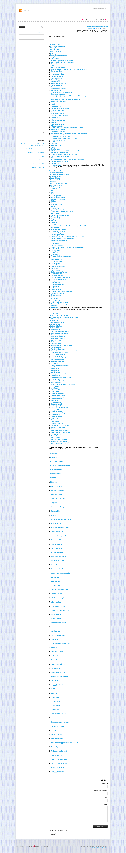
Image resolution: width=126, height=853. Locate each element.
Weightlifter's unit (56, 469)
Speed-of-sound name (58, 498)
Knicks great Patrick (58, 606)
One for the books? (57, 356)
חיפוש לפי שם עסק (99, 19)
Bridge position (56, 295)
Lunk (53, 105)
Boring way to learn (57, 726)
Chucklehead (55, 705)
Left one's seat (55, 379)
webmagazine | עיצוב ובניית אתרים (98, 847)
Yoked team (53, 453)
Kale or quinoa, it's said (59, 112)
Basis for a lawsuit (57, 738)
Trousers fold (55, 329)
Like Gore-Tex (56, 602)
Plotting (53, 220)
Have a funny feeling (58, 635)
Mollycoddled (55, 370)
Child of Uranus (56, 142)
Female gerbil (55, 263)
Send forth (54, 515)
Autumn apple (56, 434)
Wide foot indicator (56, 172)
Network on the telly (57, 361)
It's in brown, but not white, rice (61, 610)
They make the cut (56, 185)
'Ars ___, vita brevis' (58, 772)
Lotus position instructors (59, 374)
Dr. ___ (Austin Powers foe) (60, 685)
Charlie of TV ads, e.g (58, 714)
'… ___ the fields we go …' (60, 443)
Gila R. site (54, 252)
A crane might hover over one (61, 156)
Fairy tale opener (56, 660)
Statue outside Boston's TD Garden (62, 62)
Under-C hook (55, 178)
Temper (52, 53)
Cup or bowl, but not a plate (60, 136)
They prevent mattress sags (60, 331)
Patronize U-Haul (57, 569)
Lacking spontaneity (57, 235)
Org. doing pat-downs (58, 94)
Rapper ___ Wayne (57, 540)
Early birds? (55, 268)
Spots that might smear (58, 67)
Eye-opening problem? (58, 131)
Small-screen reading (58, 199)
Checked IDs (55, 414)
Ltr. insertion (55, 585)
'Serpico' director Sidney (59, 763)
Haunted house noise (58, 393)
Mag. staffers (55, 581)
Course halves (55, 697)
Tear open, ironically (58, 336)
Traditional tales (55, 180)
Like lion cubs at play (58, 598)
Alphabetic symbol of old (59, 751)
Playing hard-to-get (57, 560)
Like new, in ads (56, 594)
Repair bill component (58, 536)
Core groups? (55, 409)
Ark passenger (56, 300)
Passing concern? (56, 85)
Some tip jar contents (58, 197)
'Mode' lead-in (55, 438)
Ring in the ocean (57, 204)
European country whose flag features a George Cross (69, 133)
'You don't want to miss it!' (60, 161)
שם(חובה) (105, 784)
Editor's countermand (58, 266)
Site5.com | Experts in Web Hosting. (31, 846)
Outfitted (54, 224)
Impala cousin (55, 631)
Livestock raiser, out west (59, 589)
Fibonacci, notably (57, 126)
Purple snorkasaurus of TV (60, 215)
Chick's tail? (55, 144)
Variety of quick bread (57, 46)
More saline (55, 368)
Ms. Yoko (54, 367)
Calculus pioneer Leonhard (60, 722)
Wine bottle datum (56, 461)
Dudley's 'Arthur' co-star (59, 272)
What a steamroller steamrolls (60, 465)
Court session (55, 282)
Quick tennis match (57, 74)
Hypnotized (55, 119)
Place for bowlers (56, 78)
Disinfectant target (57, 275)
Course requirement (57, 284)
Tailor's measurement (57, 486)
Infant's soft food (56, 390)
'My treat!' (54, 306)
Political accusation (57, 76)
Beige (53, 297)
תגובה (106, 805)
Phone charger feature (58, 83)
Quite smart (55, 208)
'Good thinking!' (56, 165)
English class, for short (58, 672)
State (52, 66)
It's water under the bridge (60, 115)
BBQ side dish (55, 730)
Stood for (54, 188)
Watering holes (55, 44)
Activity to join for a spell (59, 302)
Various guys (54, 320)
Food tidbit (54, 400)
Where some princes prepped (60, 174)
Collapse (54, 288)
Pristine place (55, 217)
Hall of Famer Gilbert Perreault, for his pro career (67, 247)
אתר (106, 798)
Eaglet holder (55, 270)
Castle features (56, 420)
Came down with (56, 718)
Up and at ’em (55, 324)
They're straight (55, 51)
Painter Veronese (56, 90)
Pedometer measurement (59, 565)
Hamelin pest (55, 639)
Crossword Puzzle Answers (91, 31)
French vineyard (56, 399)
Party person (55, 87)
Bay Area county (56, 734)
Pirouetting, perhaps (58, 80)
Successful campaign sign (58, 55)
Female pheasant (56, 261)
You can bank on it (55, 171)
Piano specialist (56, 347)
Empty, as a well (56, 404)
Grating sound (56, 251)
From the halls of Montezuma (61, 256)
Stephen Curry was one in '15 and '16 (63, 60)
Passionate (54, 222)
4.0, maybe (54, 158)
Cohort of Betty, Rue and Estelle (61, 291)
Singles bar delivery (57, 507)
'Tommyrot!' (55, 163)
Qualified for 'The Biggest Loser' (62, 212)
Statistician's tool (56, 64)
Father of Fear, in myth (58, 129)
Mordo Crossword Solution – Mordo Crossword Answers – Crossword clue (32, 144)
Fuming (53, 122)
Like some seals (56, 106)
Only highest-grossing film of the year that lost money (68, 96)
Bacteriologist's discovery (59, 152)
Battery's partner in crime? (60, 430)
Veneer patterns (55, 176)
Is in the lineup (56, 618)
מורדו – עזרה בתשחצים (38, 163)
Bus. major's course (57, 293)
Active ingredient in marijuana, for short (64, 154)
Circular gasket (56, 701)
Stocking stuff (55, 58)
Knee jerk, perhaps (57, 110)
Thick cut (53, 181)
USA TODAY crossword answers (35, 152)
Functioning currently (58, 395)
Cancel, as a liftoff (57, 423)
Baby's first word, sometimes (60, 432)
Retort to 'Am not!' (57, 532)
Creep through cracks (58, 279)
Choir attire (55, 709)
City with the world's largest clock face (64, 138)
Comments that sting (58, 413)
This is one (53, 482)
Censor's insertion (57, 416)
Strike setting (55, 187)
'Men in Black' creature (59, 439)
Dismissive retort (56, 274)
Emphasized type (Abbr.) (59, 676)
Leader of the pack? (57, 233)
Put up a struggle (56, 548)
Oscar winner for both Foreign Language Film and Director (71, 226)
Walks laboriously (56, 319)
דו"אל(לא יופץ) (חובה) (101, 791)
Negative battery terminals (60, 365)
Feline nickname (56, 402)
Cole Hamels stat (56, 290)
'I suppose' (54, 307)
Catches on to (55, 418)
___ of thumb (54, 313)
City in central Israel (58, 140)
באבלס (42, 156)
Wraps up (53, 457)
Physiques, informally (58, 349)
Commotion (55, 286)
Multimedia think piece (58, 101)
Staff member (55, 194)
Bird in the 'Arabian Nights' (60, 425)
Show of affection (56, 340)
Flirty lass (54, 647)
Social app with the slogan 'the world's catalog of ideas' (69, 69)
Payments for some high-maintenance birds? (65, 351)
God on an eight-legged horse (60, 643)
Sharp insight (55, 511)
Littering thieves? (57, 375)
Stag (52, 192)
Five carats (54, 258)
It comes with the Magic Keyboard (62, 238)
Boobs (53, 147)
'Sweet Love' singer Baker (59, 759)
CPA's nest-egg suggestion (59, 407)
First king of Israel (57, 652)
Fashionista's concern (58, 656)
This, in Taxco (55, 50)
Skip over (54, 503)
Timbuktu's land (55, 474)
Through (53, 48)
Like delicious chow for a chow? (61, 377)
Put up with (55, 213)
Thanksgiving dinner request (60, 335)
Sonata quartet (56, 196)
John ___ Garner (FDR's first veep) (63, 384)
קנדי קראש (41, 171)
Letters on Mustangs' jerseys (60, 231)
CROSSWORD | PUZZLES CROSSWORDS (97, 26)
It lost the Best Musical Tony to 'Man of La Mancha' (68, 236)
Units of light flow (56, 326)
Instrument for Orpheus (59, 240)
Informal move (56, 117)
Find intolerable (56, 259)
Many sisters (55, 103)
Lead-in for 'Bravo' (57, 381)
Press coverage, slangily (59, 556)
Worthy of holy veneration (59, 315)
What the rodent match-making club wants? (65, 317)
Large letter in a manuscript (60, 108)
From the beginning (57, 397)
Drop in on (54, 680)
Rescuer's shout (56, 344)
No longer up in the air (58, 229)
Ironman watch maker (58, 623)
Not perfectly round (57, 359)
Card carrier (55, 422)
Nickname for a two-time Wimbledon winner (66, 99)
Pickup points (55, 81)
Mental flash (55, 577)
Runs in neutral (56, 523)
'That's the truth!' (57, 755)
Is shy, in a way (56, 614)
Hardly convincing (57, 245)
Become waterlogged (58, 427)
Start (52, 190)
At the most (55, 298)
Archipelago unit (56, 747)
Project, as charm (57, 552)
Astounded (54, 436)
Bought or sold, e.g (57, 145)
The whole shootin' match (59, 333)
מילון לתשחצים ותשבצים (38, 167)
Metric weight (55, 372)
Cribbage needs (56, 406)
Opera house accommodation (60, 573)
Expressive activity (57, 265)
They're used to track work (59, 183)
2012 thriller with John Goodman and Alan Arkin (67, 159)
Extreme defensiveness (58, 664)
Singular (54, 203)
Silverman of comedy (58, 338)
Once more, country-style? (59, 358)
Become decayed (56, 429)
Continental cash (56, 411)
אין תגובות (90, 28)
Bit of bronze (55, 149)
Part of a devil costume (58, 89)
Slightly (53, 201)
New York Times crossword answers (35, 149)
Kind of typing (56, 383)
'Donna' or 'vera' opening (59, 441)
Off (52, 97)
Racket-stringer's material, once (61, 345)
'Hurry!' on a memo (57, 767)
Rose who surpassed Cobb (60, 527)
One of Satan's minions (58, 354)
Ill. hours (54, 242)
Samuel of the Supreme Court (61, 519)
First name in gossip (57, 124)
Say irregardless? (56, 71)
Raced (53, 206)
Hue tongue (55, 243)
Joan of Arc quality (57, 113)
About (87, 19)
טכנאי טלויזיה (41, 160)
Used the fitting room (57, 322)
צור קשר (79, 19)
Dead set (54, 693)
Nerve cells (54, 363)
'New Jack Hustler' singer (59, 304)
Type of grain (54, 328)
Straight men (54, 57)
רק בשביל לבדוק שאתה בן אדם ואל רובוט (61, 830)
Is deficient (54, 388)
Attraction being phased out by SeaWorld (65, 743)
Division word (55, 689)
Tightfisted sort (55, 478)
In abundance (55, 627)
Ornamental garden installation (61, 92)
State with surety (56, 494)
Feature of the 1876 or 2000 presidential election (67, 128)
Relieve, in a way (56, 73)
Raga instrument (56, 544)
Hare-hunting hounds (58, 120)
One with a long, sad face (59, 352)
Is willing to (55, 386)
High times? (55, 391)
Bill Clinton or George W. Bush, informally (65, 151)
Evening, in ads (56, 668)
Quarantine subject (57, 210)
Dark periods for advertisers (60, 277)
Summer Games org (57, 490)
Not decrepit (55, 227)
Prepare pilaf (55, 219)
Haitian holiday (56, 249)
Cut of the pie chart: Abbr (59, 135)
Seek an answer (56, 342)
